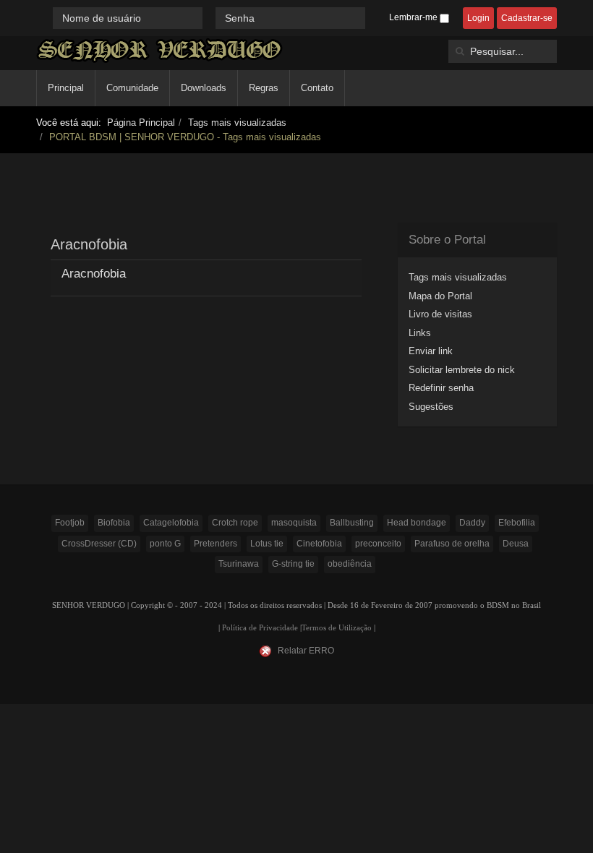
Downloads (203, 87)
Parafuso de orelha (452, 544)
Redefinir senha (441, 387)
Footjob (70, 523)
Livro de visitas (440, 314)
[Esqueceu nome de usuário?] (210, 17)
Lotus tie (266, 544)
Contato (317, 87)
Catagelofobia (171, 523)
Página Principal (141, 122)
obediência (350, 564)
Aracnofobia (93, 273)
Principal (66, 87)
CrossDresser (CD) (99, 544)
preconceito (378, 544)
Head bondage (416, 523)
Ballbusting (352, 523)
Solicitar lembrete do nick (462, 369)
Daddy (472, 523)
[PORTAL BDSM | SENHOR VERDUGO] (159, 50)
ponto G (165, 544)
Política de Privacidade (260, 628)
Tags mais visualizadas (237, 122)
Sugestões (431, 406)
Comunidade (132, 87)
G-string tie (293, 564)
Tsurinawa (238, 564)
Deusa (516, 544)
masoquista (294, 523)
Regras (263, 87)
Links (420, 332)
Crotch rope (235, 523)
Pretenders (215, 544)
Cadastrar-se (527, 18)
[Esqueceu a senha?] (371, 17)
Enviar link (431, 351)
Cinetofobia (319, 544)
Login (478, 18)
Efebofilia (516, 523)
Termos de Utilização (337, 628)
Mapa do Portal (440, 296)
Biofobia (114, 523)
